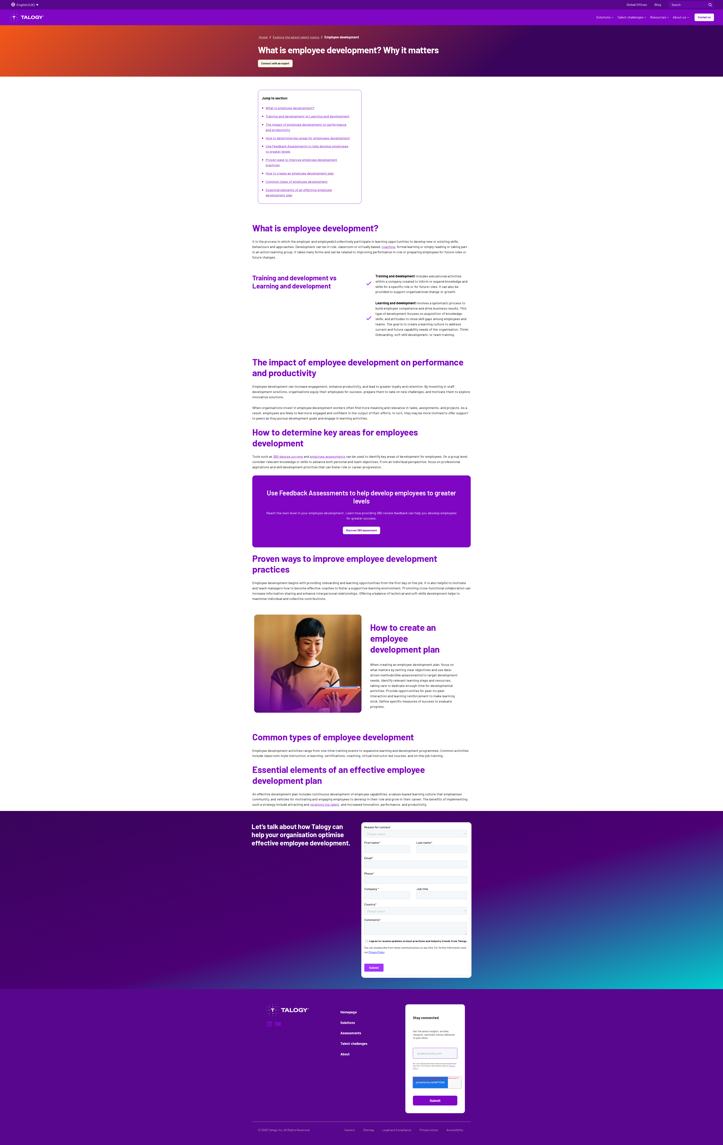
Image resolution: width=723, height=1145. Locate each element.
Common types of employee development (297, 181)
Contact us (704, 17)
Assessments (350, 1033)
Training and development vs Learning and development (307, 116)
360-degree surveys (288, 456)
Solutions (603, 17)
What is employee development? (290, 108)
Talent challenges (630, 17)
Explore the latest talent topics (296, 37)
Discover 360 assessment (361, 530)
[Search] (710, 4)
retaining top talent (324, 804)
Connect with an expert (275, 63)
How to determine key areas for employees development (308, 138)
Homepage (348, 1012)
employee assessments (327, 456)
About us (679, 17)
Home (263, 37)
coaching (388, 247)
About (345, 1054)
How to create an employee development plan (300, 173)
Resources (658, 17)
